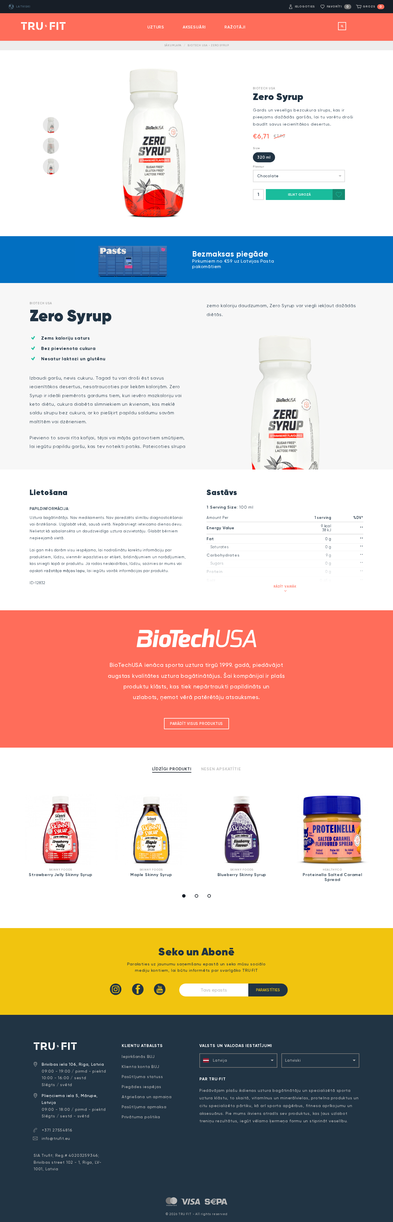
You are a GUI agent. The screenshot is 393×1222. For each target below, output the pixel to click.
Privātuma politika (141, 1117)
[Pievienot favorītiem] (339, 194)
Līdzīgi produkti (172, 769)
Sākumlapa (173, 45)
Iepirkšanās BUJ (138, 1056)
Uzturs (155, 27)
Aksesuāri (194, 27)
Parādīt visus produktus (196, 723)
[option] (60, 836)
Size (256, 148)
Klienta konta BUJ (140, 1066)
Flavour (258, 166)
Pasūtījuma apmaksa (144, 1106)
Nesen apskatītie (221, 769)
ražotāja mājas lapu (64, 571)
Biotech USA (264, 88)
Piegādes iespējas (141, 1086)
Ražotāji (234, 27)
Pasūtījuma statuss (142, 1076)
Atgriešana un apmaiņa (147, 1096)
